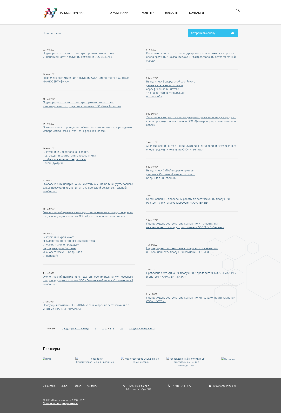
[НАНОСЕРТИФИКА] (50, 12)
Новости (171, 12)
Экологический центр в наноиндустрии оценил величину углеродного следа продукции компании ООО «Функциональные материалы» (88, 214)
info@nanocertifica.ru (224, 385)
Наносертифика (52, 33)
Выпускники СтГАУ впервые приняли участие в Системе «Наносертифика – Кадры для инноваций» (170, 174)
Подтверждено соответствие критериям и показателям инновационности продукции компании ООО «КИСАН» (78, 55)
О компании (49, 385)
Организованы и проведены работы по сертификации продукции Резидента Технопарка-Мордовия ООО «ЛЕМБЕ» (188, 200)
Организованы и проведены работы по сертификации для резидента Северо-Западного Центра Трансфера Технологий (87, 129)
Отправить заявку (203, 33)
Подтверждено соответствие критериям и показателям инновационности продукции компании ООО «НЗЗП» (182, 250)
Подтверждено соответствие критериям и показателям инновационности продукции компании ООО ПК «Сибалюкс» (185, 225)
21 (121, 328)
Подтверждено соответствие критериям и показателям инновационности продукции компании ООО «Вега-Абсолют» (82, 104)
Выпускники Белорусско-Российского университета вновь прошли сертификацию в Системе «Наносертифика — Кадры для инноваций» (170, 89)
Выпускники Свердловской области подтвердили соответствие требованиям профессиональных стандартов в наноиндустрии (69, 157)
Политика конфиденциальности (60, 403)
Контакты (196, 12)
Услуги (64, 385)
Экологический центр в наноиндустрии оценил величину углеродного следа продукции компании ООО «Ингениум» (191, 147)
